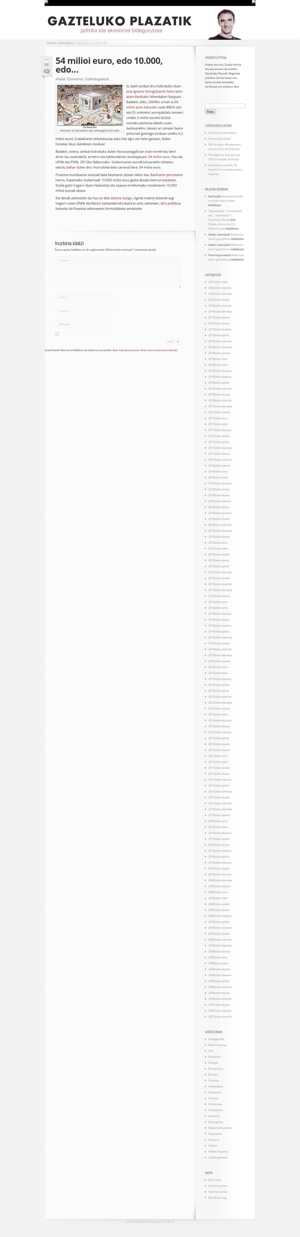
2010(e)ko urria (217, 821)
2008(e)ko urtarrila (219, 999)
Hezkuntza (214, 1092)
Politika (212, 1145)
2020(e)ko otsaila (219, 300)
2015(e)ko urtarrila (219, 584)
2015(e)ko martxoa (220, 572)
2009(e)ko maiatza (219, 916)
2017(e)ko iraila (218, 424)
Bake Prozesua (217, 1045)
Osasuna (213, 1140)
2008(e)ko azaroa (219, 951)
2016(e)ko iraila (218, 477)
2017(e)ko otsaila (219, 454)
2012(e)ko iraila (218, 714)
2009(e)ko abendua (220, 880)
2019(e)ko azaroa (219, 317)
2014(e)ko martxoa (220, 637)
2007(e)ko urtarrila (219, 1016)
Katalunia (214, 1116)
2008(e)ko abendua (220, 945)
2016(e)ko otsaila (219, 519)
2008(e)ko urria (217, 957)
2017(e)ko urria (217, 418)
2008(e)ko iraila (218, 963)
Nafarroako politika (220, 1128)
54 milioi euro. (159, 156)
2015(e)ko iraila (218, 548)
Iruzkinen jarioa (217, 1192)
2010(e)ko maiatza (219, 851)
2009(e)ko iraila (218, 898)
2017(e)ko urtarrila (219, 459)
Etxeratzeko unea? (219, 138)
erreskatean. (167, 180)
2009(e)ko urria (217, 892)
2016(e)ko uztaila (219, 489)
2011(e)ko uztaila (219, 768)
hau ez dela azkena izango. (113, 198)
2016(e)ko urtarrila (219, 525)
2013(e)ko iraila (218, 673)
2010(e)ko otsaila (219, 868)
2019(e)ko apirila (218, 335)
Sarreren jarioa (217, 1186)
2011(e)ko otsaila (219, 797)
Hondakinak (215, 1110)
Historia (213, 1098)
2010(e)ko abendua (220, 809)
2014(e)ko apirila (218, 631)
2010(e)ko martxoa (220, 862)
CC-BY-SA (168, 1221)
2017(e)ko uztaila (219, 436)
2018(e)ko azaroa (219, 353)
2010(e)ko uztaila (219, 839)
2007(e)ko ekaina (219, 1005)
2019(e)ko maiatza (219, 329)
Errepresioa (215, 1068)
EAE (210, 1051)
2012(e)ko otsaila (219, 744)
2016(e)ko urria (217, 471)
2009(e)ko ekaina (219, 910)
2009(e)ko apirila (218, 922)
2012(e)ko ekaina (219, 726)
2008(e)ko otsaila (219, 993)
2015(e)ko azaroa (219, 537)
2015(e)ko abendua (220, 531)
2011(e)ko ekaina (219, 774)
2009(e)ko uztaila (219, 904)
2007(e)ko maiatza (219, 1011)
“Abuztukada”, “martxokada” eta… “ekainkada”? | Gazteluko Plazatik (225, 215)
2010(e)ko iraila (218, 827)
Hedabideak (215, 1086)
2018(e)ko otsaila (219, 394)
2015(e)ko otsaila (219, 578)
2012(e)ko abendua (220, 702)
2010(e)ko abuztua (219, 833)
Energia (213, 1063)
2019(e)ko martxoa (220, 341)
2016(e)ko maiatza (219, 501)
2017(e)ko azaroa (219, 412)
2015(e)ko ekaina (219, 560)
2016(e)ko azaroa (219, 465)
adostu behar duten (70, 167)
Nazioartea (215, 1134)
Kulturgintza (215, 1122)
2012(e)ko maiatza (219, 732)
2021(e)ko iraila (218, 282)
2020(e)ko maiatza (219, 288)
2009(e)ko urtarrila (219, 939)
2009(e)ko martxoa (220, 928)
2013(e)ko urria (217, 667)
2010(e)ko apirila (218, 856)
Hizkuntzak (215, 1104)
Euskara (213, 1074)
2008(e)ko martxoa (220, 987)
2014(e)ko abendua (220, 590)
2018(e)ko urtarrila (219, 400)
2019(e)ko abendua (220, 311)
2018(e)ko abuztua (219, 371)
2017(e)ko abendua (220, 406)
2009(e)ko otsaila (219, 933)
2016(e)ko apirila (218, 507)
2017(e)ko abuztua (219, 430)
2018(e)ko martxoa (220, 388)
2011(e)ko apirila (218, 785)
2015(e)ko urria (217, 542)
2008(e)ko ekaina (219, 969)
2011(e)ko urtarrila (219, 803)
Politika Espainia (218, 1151)
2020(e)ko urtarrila (219, 305)
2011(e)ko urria (217, 756)
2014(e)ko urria (217, 602)
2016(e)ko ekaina (219, 495)
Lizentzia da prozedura (222, 133)
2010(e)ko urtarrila (219, 874)
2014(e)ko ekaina (219, 619)
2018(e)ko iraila (218, 365)
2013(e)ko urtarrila (219, 696)
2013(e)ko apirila (218, 691)
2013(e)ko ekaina (219, 685)
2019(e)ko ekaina (219, 323)
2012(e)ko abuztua (219, 720)
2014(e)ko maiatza (219, 625)
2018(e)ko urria (217, 359)
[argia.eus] (46, 2)
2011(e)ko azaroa (219, 750)
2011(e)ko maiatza (219, 779)
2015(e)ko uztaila (219, 554)
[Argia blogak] (253, 2)
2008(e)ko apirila (218, 981)
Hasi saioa (214, 1180)
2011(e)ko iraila (218, 762)
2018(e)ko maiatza (219, 377)
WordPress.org (217, 1197)
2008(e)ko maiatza (219, 975)
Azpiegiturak (216, 1039)
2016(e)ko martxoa (220, 513)
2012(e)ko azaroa (219, 708)
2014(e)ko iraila (218, 608)
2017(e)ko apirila (218, 442)
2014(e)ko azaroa (219, 596)
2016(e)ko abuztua (219, 483)
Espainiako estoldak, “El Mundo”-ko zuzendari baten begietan (225, 169)
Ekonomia (75, 79)
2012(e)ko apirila (218, 738)
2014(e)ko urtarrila (219, 649)
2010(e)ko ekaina (219, 845)
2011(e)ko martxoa (220, 791)
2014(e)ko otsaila (219, 643)
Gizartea (213, 1080)
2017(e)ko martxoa (220, 448)
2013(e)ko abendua (220, 655)
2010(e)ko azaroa (219, 815)
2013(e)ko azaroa (219, 661)
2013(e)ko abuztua (219, 679)
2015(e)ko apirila (218, 566)
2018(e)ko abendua (220, 347)
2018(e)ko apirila (218, 382)
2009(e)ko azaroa (219, 886)
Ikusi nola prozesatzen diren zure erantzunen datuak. (145, 350)
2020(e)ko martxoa (220, 294)
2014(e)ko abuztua (219, 614)
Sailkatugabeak (97, 79)
